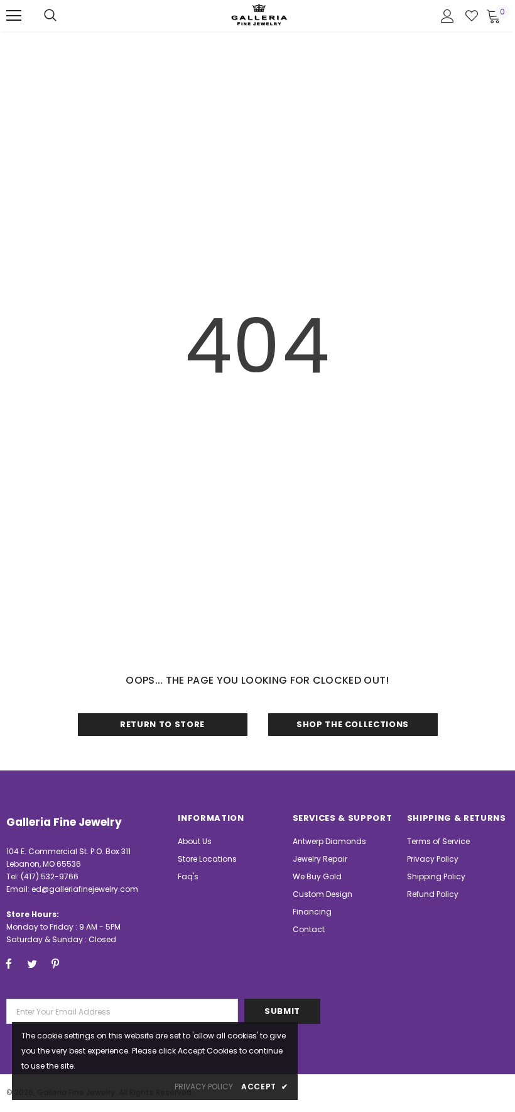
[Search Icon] (50, 15)
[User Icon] (447, 16)
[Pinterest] (55, 963)
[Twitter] (32, 963)
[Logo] (259, 15)
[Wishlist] (471, 15)
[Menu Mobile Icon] (13, 15)
